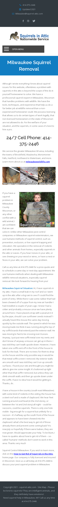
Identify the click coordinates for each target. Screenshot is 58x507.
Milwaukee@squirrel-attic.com (29, 14)
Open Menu (18, 49)
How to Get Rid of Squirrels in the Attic (33, 453)
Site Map (42, 487)
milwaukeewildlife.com (38, 161)
